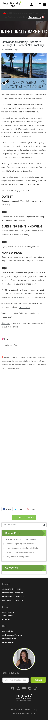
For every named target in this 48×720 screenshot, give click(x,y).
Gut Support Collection (12, 600)
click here (18, 297)
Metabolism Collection (12, 592)
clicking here (24, 307)
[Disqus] (24, 411)
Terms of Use (16, 709)
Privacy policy (31, 709)
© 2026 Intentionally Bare (24, 713)
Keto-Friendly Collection (13, 596)
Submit (38, 680)
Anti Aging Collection (11, 589)
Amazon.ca (34, 17)
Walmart (6, 619)
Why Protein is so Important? (18, 557)
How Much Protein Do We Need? (20, 552)
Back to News (26, 517)
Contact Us (7, 631)
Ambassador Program (12, 635)
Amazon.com (8, 612)
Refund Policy (8, 642)
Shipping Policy (9, 638)
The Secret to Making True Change (21, 539)
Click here (5, 323)
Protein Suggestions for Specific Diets (22, 548)
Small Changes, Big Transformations (21, 544)
